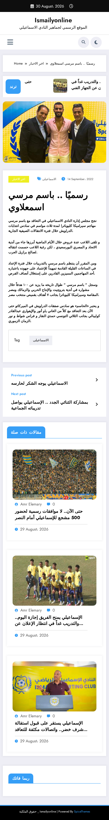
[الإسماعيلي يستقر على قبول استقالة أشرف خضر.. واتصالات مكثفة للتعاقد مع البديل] (54, 686)
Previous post (21, 375)
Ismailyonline (53, 20)
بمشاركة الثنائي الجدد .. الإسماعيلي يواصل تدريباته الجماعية (49, 405)
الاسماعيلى (49, 179)
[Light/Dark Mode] (96, 42)
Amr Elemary (31, 504)
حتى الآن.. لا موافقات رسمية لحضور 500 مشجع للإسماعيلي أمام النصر (49, 514)
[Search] (83, 42)
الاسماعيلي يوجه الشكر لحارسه (39, 383)
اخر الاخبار (18, 179)
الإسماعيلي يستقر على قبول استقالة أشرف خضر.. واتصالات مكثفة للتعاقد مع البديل (49, 726)
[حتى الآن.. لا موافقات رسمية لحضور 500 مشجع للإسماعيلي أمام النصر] (54, 474)
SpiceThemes (82, 811)
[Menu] (10, 42)
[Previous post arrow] (96, 380)
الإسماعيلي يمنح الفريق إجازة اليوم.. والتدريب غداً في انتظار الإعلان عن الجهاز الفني (48, 620)
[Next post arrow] (96, 404)
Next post (18, 394)
